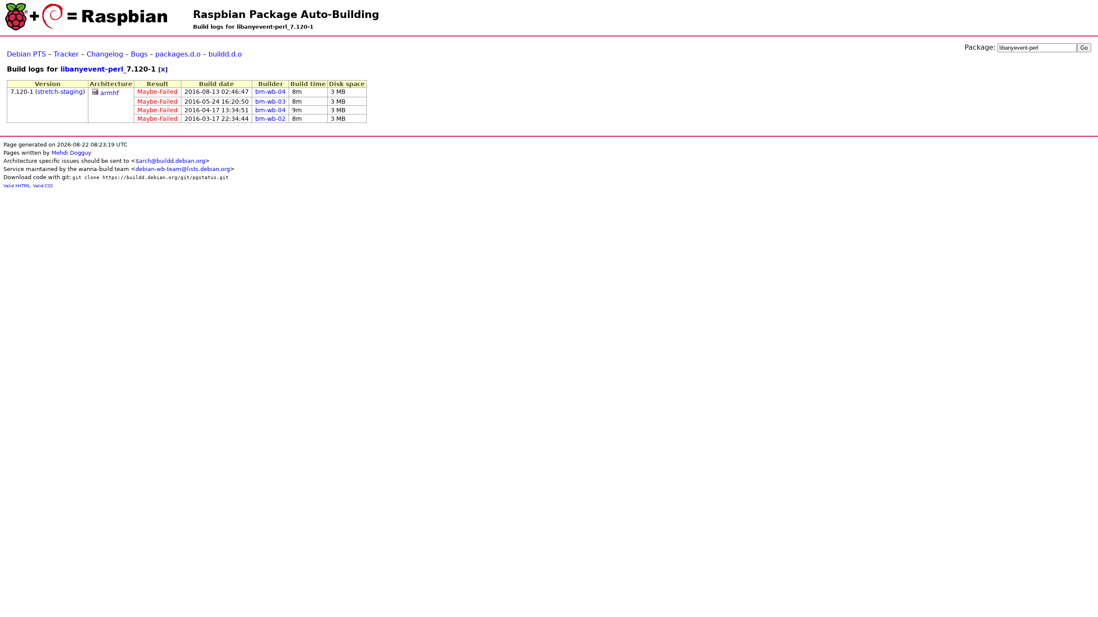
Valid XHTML (16, 185)
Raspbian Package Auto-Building (286, 15)
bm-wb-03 (270, 101)
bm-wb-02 (270, 118)
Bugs (139, 54)
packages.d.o (178, 54)
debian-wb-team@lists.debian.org (183, 169)
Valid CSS (43, 185)
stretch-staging (60, 91)
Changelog (105, 54)
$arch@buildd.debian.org (170, 161)
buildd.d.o (225, 54)
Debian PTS (26, 54)
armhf (109, 93)
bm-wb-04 (270, 91)
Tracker (66, 54)
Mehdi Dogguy (71, 153)
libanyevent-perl (91, 69)
